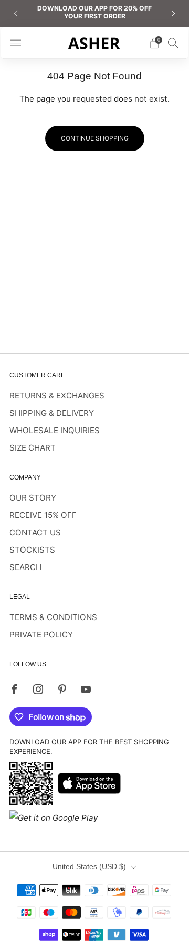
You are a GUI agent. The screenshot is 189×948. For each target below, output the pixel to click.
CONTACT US (35, 532)
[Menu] (15, 43)
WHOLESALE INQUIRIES (54, 430)
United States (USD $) (89, 867)
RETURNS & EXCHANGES (56, 396)
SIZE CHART (32, 448)
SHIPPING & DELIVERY (51, 413)
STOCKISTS (32, 550)
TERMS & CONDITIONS (53, 617)
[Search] (173, 42)
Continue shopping (95, 138)
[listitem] (94, 13)
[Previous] (15, 13)
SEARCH (25, 567)
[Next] (173, 13)
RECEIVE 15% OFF (43, 515)
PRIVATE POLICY (41, 635)
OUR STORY (32, 498)
